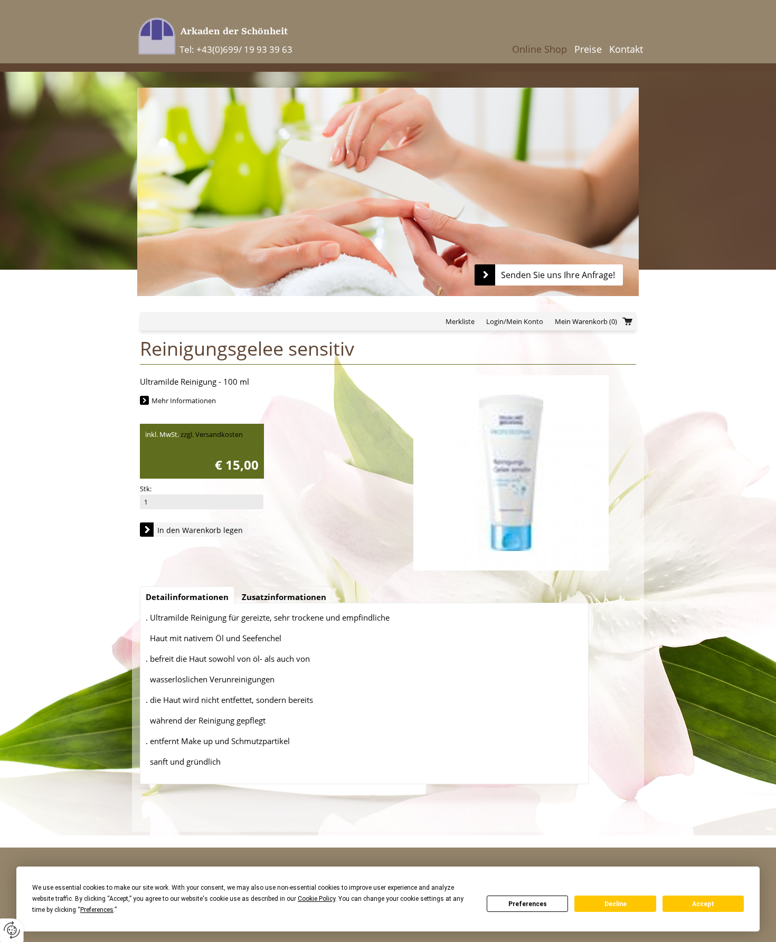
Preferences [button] (96, 910)
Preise (588, 49)
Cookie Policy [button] (316, 898)
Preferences (527, 904)
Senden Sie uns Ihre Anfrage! (558, 275)
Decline (615, 904)
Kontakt (626, 49)
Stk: (146, 488)
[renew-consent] (12, 930)
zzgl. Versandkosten (212, 434)
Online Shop (539, 49)
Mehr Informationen (184, 400)
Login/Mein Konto (514, 321)
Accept (703, 904)
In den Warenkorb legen (200, 530)
